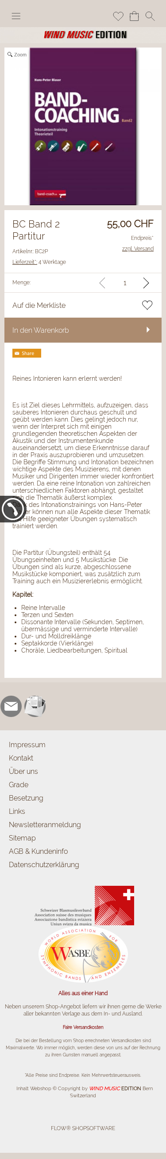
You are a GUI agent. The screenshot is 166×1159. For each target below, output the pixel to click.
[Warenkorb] (134, 16)
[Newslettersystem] (35, 706)
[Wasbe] (83, 928)
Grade (18, 785)
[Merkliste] (118, 16)
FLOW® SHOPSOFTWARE (83, 1128)
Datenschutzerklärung (44, 864)
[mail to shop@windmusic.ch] (11, 706)
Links (17, 811)
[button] (16, 16)
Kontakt (21, 758)
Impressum (27, 745)
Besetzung (26, 798)
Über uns (23, 771)
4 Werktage (39, 262)
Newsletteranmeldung (45, 824)
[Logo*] (83, 30)
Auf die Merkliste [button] (39, 305)
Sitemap (22, 838)
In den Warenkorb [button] (40, 330)
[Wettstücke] (83, 886)
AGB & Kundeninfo (38, 851)
